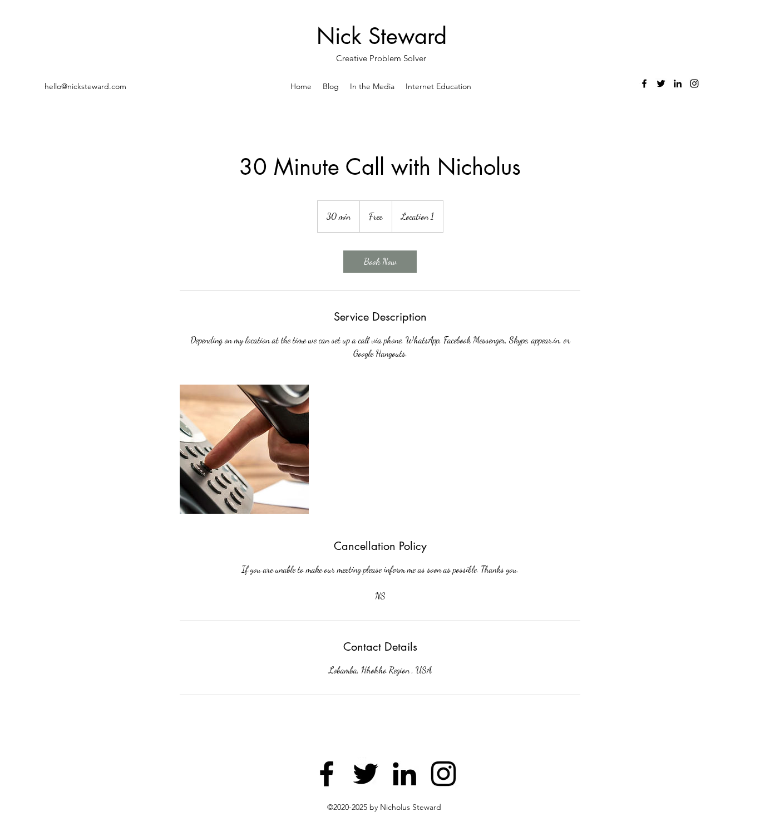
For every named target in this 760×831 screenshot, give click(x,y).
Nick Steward (382, 36)
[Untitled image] (244, 449)
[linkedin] (677, 83)
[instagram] (694, 83)
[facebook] (644, 83)
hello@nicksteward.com (85, 86)
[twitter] (661, 83)
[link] (380, 261)
